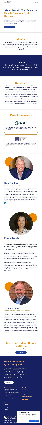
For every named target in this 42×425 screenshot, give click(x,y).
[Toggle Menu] (35, 2)
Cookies (10, 420)
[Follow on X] (27, 399)
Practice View (7, 412)
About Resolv (24, 389)
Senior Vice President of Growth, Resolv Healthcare (16, 185)
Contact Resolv (9, 382)
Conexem (7, 409)
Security (14, 420)
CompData (7, 411)
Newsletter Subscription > (27, 396)
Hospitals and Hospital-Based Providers (12, 392)
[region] (28, 417)
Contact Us (9, 27)
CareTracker (7, 404)
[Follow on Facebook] (23, 399)
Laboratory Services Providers (10, 398)
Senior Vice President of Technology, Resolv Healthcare (17, 310)
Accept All (34, 420)
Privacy (5, 420)
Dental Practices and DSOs (10, 394)
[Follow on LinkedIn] (5, 203)
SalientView (7, 407)
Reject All (23, 420)
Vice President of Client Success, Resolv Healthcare (16, 240)
